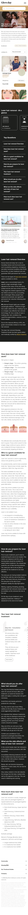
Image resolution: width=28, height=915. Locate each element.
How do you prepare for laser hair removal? (14, 165)
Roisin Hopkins (21, 334)
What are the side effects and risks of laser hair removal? (12, 189)
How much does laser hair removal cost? (13, 198)
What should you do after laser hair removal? (13, 180)
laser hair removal (21, 277)
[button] (14, 9)
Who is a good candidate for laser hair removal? (13, 158)
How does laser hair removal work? (14, 150)
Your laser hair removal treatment (12, 173)
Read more (9, 659)
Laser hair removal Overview (14, 144)
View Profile (19, 85)
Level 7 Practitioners (20, 45)
